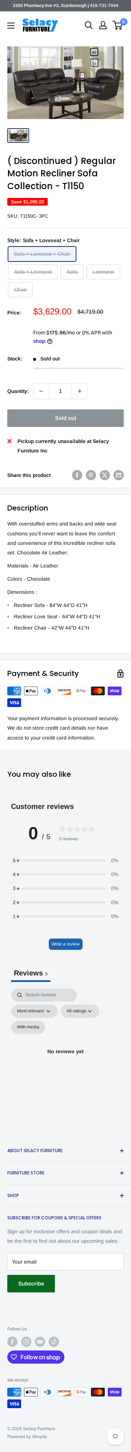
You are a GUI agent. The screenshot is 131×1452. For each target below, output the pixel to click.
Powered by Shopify (27, 1436)
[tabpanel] (65, 1060)
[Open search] (89, 25)
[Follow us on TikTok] (54, 1342)
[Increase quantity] (79, 391)
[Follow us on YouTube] (40, 1342)
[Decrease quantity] (41, 391)
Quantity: (18, 391)
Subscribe (31, 1283)
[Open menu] (11, 25)
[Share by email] (119, 475)
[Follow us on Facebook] (12, 1342)
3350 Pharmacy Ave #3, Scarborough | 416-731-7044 (65, 5)
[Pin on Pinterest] (91, 475)
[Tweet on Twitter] (105, 475)
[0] (117, 25)
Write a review (66, 944)
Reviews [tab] (31, 973)
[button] (65, 860)
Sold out (65, 418)
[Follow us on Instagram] (26, 1342)
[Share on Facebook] (77, 475)
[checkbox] (28, 1027)
